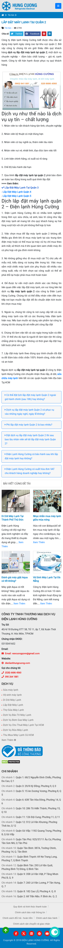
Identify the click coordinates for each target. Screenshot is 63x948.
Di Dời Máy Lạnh (12, 699)
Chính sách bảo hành (46, 918)
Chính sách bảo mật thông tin (30, 912)
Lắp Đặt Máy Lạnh (13, 704)
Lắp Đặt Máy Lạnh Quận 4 (17, 191)
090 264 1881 (12, 676)
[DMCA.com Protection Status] (11, 762)
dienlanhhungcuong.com (17, 663)
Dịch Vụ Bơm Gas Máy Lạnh (18, 720)
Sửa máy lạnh (10, 689)
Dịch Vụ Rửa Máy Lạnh (15, 730)
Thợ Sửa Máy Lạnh (13, 709)
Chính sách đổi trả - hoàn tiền (18, 918)
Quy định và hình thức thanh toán (30, 906)
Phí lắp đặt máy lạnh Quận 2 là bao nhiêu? (29, 424)
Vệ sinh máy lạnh (12, 694)
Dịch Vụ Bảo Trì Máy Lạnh (17, 715)
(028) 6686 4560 (13, 672)
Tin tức (11, 15)
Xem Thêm (39, 542)
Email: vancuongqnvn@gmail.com (22, 653)
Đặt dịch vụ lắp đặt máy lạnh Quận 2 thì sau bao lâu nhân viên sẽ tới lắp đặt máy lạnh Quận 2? (30, 439)
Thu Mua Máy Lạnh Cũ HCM (18, 735)
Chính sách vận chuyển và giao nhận (31, 923)
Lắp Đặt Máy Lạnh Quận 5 (17, 196)
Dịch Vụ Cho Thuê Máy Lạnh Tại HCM (23, 725)
